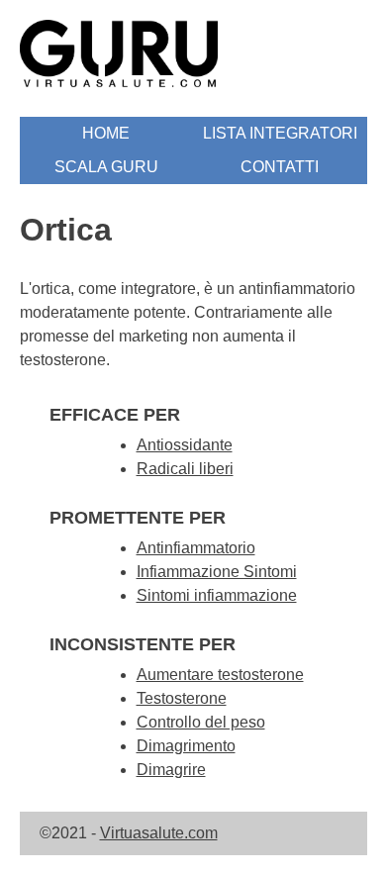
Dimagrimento (186, 745)
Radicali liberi (185, 468)
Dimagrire (171, 769)
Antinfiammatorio (196, 547)
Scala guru (106, 166)
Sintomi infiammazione (217, 595)
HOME (106, 133)
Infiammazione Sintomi (217, 571)
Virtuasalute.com (159, 833)
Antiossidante (185, 445)
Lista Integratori (280, 133)
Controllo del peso (201, 722)
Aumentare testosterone (220, 674)
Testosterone (182, 698)
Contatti (280, 166)
